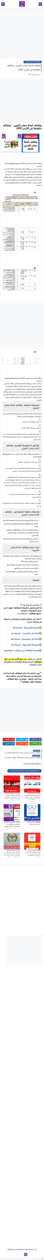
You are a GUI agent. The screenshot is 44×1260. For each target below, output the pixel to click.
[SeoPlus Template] (35, 1249)
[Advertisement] (22, 34)
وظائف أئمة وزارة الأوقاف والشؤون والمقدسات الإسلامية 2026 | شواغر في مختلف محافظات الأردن (12, 826)
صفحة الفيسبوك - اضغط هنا (26, 628)
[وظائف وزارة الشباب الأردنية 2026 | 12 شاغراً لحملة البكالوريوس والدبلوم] (32, 841)
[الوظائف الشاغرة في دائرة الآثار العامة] (32, 812)
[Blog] (18, 1254)
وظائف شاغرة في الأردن (32, 62)
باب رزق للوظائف (12, 1249)
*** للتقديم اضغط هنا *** (31, 605)
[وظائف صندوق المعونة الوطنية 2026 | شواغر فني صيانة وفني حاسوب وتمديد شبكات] (12, 784)
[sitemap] (25, 1254)
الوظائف (33, 665)
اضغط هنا (22, 614)
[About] (22, 1254)
